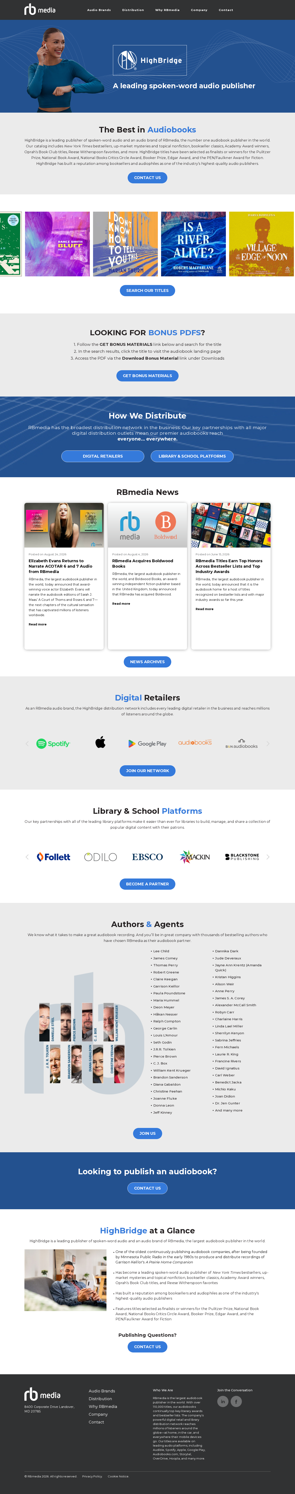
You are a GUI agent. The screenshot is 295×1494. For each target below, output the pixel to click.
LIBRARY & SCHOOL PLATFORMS (192, 456)
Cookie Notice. (118, 1476)
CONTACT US (147, 177)
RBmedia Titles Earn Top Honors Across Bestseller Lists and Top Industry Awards (229, 566)
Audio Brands (99, 10)
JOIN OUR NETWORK (147, 770)
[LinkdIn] (222, 1401)
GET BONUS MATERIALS (147, 375)
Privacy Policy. (92, 1476)
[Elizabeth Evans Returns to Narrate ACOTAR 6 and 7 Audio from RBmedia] (64, 525)
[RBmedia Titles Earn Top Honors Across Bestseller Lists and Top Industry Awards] (231, 525)
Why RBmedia (167, 10)
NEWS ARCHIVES (147, 662)
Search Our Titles (147, 290)
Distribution (133, 10)
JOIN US (148, 1133)
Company (199, 10)
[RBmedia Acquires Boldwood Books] (147, 525)
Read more (38, 624)
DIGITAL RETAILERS (103, 456)
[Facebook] (236, 1401)
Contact (226, 10)
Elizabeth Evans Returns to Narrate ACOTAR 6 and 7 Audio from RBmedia (60, 566)
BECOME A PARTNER (147, 884)
